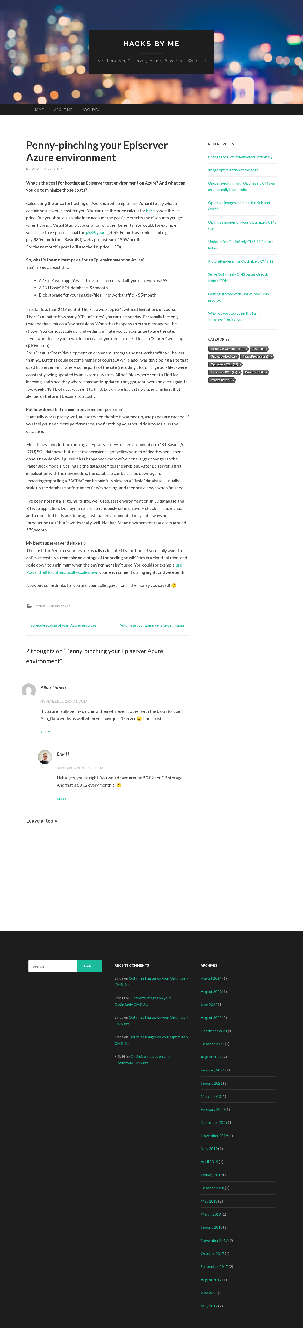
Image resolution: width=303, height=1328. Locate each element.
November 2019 (214, 1135)
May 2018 (209, 1201)
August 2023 (211, 991)
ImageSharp (221, 380)
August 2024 (211, 978)
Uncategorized (223, 356)
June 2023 (209, 1004)
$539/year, (95, 232)
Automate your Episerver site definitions (154, 625)
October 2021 (212, 1043)
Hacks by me (151, 44)
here (150, 210)
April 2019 (209, 1161)
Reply (45, 732)
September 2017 (214, 1266)
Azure (41, 605)
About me (63, 109)
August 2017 (211, 1279)
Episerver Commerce (227, 348)
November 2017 (214, 1240)
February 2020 (213, 1109)
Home (39, 109)
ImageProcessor (256, 356)
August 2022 (211, 1017)
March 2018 (211, 1214)
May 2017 (209, 1306)
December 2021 (214, 1030)
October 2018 (212, 1188)
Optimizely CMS (224, 364)
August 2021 (211, 1056)
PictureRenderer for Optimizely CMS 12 (240, 261)
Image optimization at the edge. (233, 170)
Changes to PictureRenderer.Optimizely (240, 157)
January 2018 (212, 1227)
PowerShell (255, 372)
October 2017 (212, 1253)
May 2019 (209, 1148)
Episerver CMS (60, 605)
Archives (91, 109)
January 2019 (212, 1175)
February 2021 (213, 1070)
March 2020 (211, 1096)
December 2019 (214, 1122)
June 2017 (209, 1292)
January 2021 (212, 1083)
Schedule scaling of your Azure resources (61, 625)
